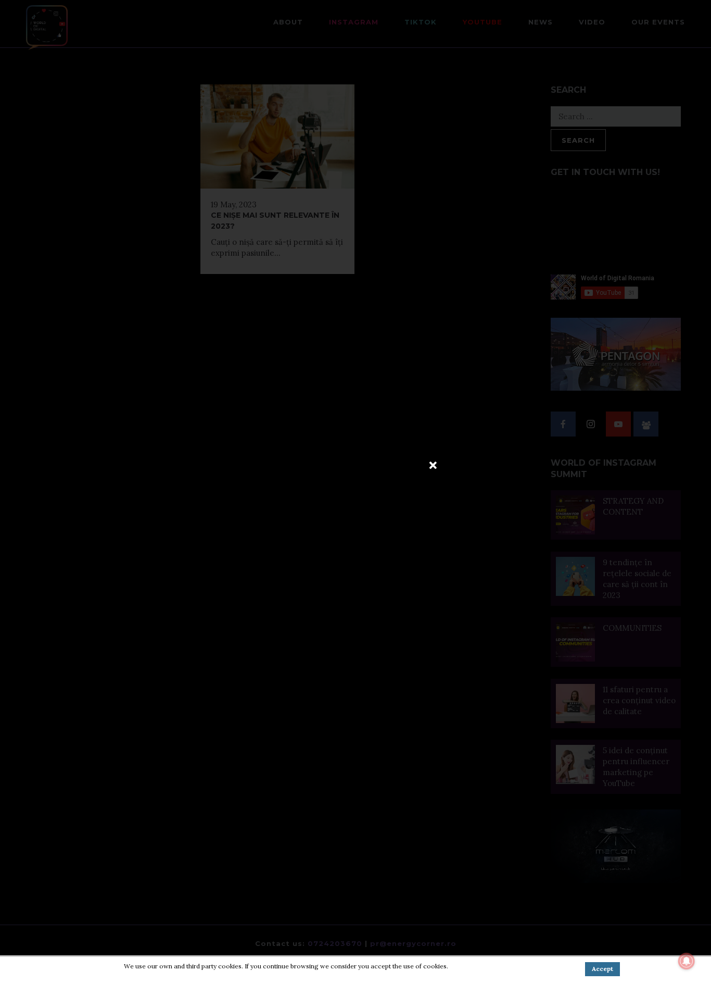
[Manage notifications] (686, 961)
